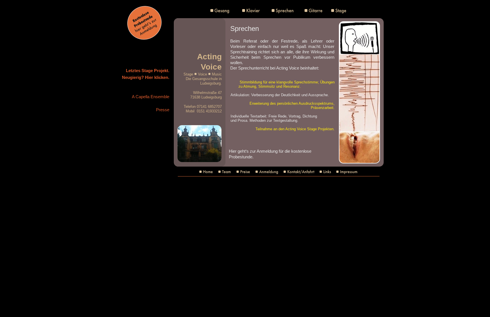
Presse (162, 109)
